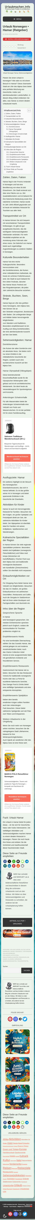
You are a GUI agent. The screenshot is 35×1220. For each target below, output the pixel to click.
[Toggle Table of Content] (28, 110)
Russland (15, 1172)
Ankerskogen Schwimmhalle (18, 134)
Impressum (29, 1204)
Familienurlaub (24, 957)
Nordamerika (15, 1164)
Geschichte (6, 1156)
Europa (17, 949)
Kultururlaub (13, 1160)
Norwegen (6, 951)
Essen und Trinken (11, 1149)
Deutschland (17, 1143)
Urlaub (12, 949)
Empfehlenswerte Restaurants (19, 157)
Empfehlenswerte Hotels (17, 154)
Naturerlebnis (27, 1160)
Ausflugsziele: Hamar (12, 136)
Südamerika (16, 1181)
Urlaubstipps (24, 1189)
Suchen (5, 966)
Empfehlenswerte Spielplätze (19, 159)
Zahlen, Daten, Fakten (13, 113)
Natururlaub (6, 1164)
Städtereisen (27, 951)
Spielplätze (11, 1179)
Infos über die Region (13, 149)
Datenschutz (21, 1204)
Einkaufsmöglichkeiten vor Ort (15, 147)
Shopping (28, 1176)
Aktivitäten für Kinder (12, 139)
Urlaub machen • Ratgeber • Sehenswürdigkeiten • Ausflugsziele (17, 9)
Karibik (17, 1156)
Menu (18, 19)
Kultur (23, 949)
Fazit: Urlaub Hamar (13, 166)
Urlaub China (26, 1185)
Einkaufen (25, 1143)
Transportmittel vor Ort (13, 116)
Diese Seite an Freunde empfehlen (14, 170)
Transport (24, 1181)
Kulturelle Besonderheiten (14, 119)
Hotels (12, 1156)
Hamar (5, 959)
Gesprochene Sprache (17, 152)
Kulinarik (11, 959)
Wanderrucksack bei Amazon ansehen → (17, 458)
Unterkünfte (8, 1185)
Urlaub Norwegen (9, 953)
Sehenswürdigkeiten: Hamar (15, 124)
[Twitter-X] (25, 1019)
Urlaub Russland (7, 1189)
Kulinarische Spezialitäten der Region (15, 143)
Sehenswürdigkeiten (10, 961)
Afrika (5, 1139)
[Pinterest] (10, 1019)
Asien (10, 1143)
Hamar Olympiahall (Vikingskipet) (15, 130)
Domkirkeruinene (14, 127)
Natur (28, 949)
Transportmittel (23, 961)
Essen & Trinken (23, 1146)
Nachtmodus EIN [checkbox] (5, 1216)
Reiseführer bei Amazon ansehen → (17, 798)
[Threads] (20, 1019)
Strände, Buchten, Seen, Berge (16, 121)
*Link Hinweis (13, 1206)
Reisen (12, 951)
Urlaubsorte (16, 1189)
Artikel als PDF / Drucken (17, 922)
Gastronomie (20, 1152)
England (16, 1146)
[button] (5, 861)
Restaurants (8, 1172)
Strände (26, 1179)
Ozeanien (24, 1164)
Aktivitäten (14, 955)
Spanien (5, 1179)
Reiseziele (18, 951)
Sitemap (6, 1206)
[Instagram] (15, 1019)
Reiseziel (14, 1168)
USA (4, 1192)
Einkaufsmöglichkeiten (10, 957)
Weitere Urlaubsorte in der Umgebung (18, 163)
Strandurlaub (18, 1179)
